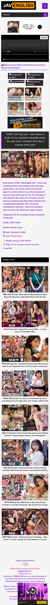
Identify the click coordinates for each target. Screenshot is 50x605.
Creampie (20, 244)
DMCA (12, 569)
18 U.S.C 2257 (34, 569)
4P (15, 244)
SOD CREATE (25, 241)
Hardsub (16, 241)
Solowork (35, 244)
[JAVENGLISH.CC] (20, 6)
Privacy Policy (22, 569)
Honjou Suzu (16, 236)
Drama (27, 244)
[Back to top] (42, 598)
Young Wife (7, 248)
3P (12, 244)
